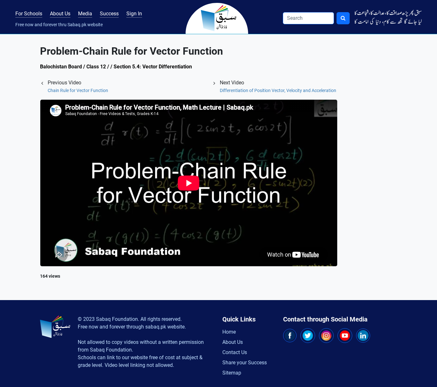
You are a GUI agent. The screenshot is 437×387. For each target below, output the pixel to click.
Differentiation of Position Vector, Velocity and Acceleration (278, 90)
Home (229, 332)
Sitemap (231, 373)
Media (85, 14)
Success (109, 14)
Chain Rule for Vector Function (78, 90)
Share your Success (244, 363)
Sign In (134, 14)
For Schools (28, 14)
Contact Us (234, 352)
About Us (60, 14)
